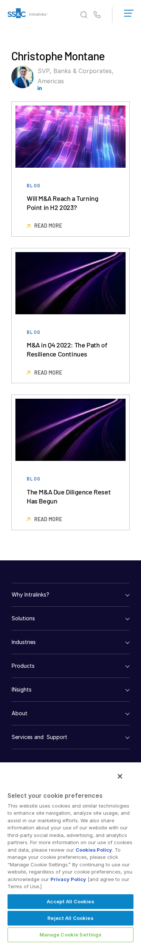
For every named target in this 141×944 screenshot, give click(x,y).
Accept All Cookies (70, 901)
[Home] (28, 15)
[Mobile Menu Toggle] (128, 12)
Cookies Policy (94, 850)
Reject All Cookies (70, 918)
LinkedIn (40, 88)
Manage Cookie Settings (70, 935)
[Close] (120, 776)
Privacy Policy (68, 879)
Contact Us (97, 15)
